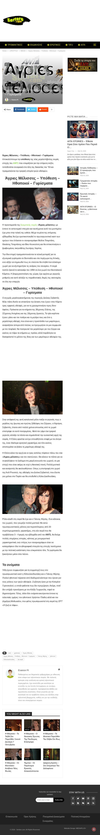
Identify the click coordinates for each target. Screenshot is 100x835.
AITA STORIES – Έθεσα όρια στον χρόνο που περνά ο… (82, 144)
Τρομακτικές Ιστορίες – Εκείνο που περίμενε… (88, 183)
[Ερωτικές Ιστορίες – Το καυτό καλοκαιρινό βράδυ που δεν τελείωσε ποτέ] (73, 197)
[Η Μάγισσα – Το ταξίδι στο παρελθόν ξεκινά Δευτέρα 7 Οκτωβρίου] (13, 725)
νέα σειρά (20, 659)
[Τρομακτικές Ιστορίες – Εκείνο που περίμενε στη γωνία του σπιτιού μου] (73, 184)
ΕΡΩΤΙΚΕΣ (55, 45)
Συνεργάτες (48, 821)
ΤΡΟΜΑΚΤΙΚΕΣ (15, 45)
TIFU (70, 45)
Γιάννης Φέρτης (42, 656)
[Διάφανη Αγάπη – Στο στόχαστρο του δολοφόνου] (51, 754)
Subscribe (59, 800)
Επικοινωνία (11, 817)
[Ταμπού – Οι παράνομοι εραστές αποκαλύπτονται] (32, 754)
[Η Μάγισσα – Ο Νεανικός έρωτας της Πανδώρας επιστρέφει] (32, 725)
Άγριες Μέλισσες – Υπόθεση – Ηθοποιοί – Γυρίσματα (19, 656)
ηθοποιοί (52, 656)
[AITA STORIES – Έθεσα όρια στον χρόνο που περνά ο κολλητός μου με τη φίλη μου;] (82, 129)
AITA (83, 45)
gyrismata (17, 653)
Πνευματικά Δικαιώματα (53, 817)
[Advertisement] (67, 21)
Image (10, 85)
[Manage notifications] (94, 829)
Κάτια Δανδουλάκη (9, 659)
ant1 (9, 653)
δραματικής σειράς (28, 225)
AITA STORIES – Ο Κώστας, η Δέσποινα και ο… (88, 209)
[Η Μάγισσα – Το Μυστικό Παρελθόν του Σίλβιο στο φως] (51, 725)
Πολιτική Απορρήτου (80, 817)
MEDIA (17, 85)
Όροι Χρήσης (30, 817)
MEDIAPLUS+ (81, 828)
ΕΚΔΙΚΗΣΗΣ (36, 45)
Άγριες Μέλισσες (27, 653)
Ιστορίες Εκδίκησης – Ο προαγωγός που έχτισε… (89, 170)
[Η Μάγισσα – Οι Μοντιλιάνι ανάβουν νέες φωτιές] (13, 754)
